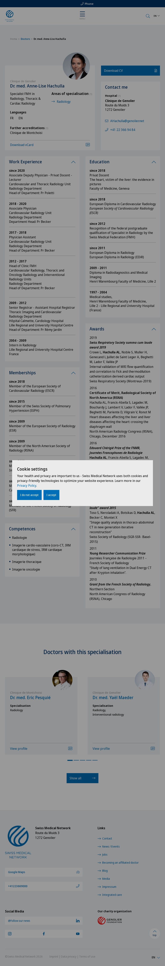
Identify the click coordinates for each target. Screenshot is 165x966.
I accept (51, 495)
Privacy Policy (26, 485)
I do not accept (29, 495)
